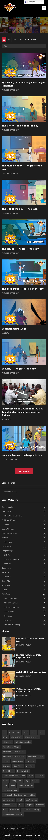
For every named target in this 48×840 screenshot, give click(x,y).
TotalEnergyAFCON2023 (13, 814)
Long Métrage (7, 550)
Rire (4, 809)
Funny (5, 780)
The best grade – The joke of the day (23, 288)
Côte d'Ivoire (8, 771)
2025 (41, 732)
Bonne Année (7, 507)
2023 (25, 732)
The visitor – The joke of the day (20, 125)
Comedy (5, 524)
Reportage (6, 420)
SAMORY (7, 564)
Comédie (30, 766)
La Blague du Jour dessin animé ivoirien (19, 795)
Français (31, 2)
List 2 (14, 39)
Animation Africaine (23, 742)
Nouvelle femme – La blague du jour (22, 455)
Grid (4, 39)
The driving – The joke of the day (20, 248)
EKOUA (7, 555)
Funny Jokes (16, 780)
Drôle (31, 776)
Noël (21, 805)
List (9, 39)
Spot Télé (6, 585)
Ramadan (40, 805)
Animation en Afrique (11, 747)
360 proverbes (10, 598)
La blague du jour (10, 790)
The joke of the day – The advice (20, 208)
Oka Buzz (8, 616)
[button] (44, 8)
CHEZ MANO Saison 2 (13, 516)
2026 (5, 737)
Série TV (5, 572)
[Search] (42, 492)
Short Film (6, 581)
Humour (35, 780)
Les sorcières (9, 611)
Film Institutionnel (9, 533)
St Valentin (14, 809)
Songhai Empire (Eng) (14, 328)
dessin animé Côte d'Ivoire (14, 776)
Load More (24, 471)
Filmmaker (8, 542)
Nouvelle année (9, 805)
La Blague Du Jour (9, 460)
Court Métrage (8, 529)
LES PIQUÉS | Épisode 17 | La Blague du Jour (28, 656)
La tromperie (8, 800)
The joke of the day (10, 90)
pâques (30, 805)
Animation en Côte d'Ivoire (13, 752)
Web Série (6, 594)
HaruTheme (6, 546)
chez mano (18, 766)
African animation (32, 737)
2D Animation (14, 732)
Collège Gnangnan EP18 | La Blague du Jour (28, 690)
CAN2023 (30, 761)
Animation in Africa (35, 756)
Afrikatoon (7, 742)
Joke (5, 785)
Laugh (19, 800)
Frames (5, 537)
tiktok (4, 590)
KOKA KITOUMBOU (11, 559)
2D (4, 732)
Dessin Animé (22, 771)
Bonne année (17, 761)
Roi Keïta (7, 577)
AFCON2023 (16, 737)
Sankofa (5, 333)
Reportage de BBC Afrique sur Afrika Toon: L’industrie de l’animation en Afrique (22, 412)
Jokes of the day (26, 785)
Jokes (12, 785)
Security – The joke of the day (19, 368)
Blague (6, 761)
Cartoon (6, 766)
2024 (33, 732)
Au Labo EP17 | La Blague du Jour (31, 672)
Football (40, 776)
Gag (26, 780)
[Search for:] (24, 492)
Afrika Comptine (11, 603)
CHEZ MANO (7, 511)
